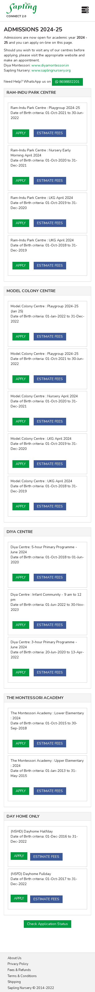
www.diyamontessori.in (50, 65)
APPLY (21, 133)
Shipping (14, 982)
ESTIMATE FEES (50, 133)
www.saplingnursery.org (51, 70)
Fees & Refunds (19, 970)
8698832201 (69, 81)
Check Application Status (47, 923)
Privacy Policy (18, 964)
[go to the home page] (21, 8)
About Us (15, 958)
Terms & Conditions (22, 976)
